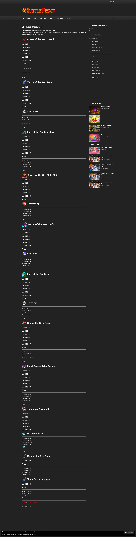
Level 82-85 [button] (26, 57)
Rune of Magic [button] (32, 253)
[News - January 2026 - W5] (94, 176)
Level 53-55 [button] (26, 51)
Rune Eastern (95, 53)
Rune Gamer (95, 64)
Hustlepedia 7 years (106, 147)
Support (69, 18)
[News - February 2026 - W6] (94, 167)
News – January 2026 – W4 (107, 182)
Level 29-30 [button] (26, 44)
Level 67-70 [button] (26, 54)
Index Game (60, 18)
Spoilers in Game (105, 106)
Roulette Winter (96, 41)
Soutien (35, 502)
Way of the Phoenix (97, 47)
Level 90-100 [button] (26, 430)
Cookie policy (33, 534)
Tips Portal (43, 18)
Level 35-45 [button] (26, 417)
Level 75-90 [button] (26, 427)
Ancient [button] (24, 63)
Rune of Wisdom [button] (33, 111)
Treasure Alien (95, 59)
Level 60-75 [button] (26, 423)
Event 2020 (94, 38)
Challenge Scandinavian (98, 73)
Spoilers (29, 18)
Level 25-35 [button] (26, 414)
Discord (24, 502)
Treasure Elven (95, 67)
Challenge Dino (95, 62)
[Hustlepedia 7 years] (94, 150)
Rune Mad (94, 44)
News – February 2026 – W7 (107, 156)
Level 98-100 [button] (26, 60)
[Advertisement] (54, 519)
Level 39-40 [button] (26, 47)
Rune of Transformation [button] (34, 433)
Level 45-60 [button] (26, 420)
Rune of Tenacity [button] (33, 204)
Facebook (29, 502)
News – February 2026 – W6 (107, 165)
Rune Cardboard (96, 70)
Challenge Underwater (97, 50)
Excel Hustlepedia (106, 125)
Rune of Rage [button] (32, 303)
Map (35, 18)
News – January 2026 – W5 (107, 174)
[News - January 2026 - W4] (94, 184)
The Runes (104, 134)
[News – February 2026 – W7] (94, 158)
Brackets (103, 116)
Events (51, 18)
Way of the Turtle (96, 56)
